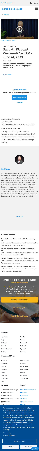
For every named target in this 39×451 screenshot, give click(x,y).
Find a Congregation (7, 3)
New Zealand (24, 369)
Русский (23, 349)
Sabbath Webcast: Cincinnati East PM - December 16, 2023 (18, 239)
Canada (3, 366)
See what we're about (19, 299)
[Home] (12, 9)
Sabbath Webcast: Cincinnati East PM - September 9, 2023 (18, 249)
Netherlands (24, 366)
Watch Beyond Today (19, 316)
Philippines (23, 375)
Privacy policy (7, 433)
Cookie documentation (9, 435)
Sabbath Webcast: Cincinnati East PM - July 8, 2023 (17, 258)
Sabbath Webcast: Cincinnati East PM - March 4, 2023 (18, 266)
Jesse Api (19, 216)
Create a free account (19, 97)
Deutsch (3, 346)
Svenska (22, 352)
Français (22, 340)
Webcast (6, 14)
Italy (2, 381)
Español (22, 337)
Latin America (24, 360)
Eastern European (6, 349)
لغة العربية (4, 337)
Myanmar (23, 363)
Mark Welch (5, 169)
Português (23, 346)
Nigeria (22, 372)
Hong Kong (4, 378)
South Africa (24, 378)
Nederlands (23, 343)
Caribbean (4, 369)
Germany (4, 375)
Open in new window (7, 40)
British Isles (4, 363)
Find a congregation (19, 308)
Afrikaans (4, 343)
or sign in (20, 102)
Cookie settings (19, 441)
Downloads (7, 74)
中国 (2, 340)
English (3, 352)
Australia (4, 360)
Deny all (10, 447)
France (3, 372)
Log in (36, 3)
